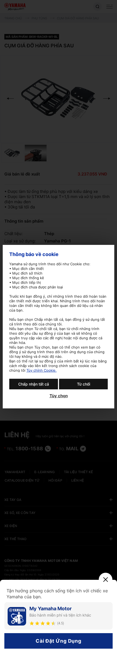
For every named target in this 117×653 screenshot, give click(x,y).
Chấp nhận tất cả (33, 384)
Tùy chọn (59, 395)
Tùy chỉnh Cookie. (41, 370)
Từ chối (83, 384)
